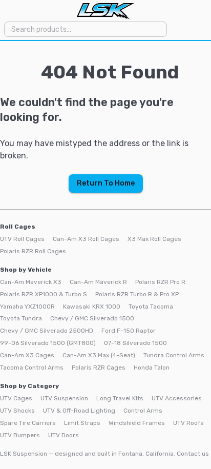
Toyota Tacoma (151, 306)
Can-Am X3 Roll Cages (86, 238)
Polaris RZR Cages (98, 367)
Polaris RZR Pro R (160, 282)
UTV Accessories (177, 398)
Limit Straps (82, 422)
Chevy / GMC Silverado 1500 (92, 318)
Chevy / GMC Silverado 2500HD (46, 330)
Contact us (193, 453)
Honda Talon (152, 367)
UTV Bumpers (20, 435)
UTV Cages (16, 398)
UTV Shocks (17, 410)
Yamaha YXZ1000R (27, 306)
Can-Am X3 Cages (27, 355)
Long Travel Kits (119, 398)
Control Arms (142, 410)
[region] (105, 255)
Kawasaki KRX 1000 (91, 306)
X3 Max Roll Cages (154, 238)
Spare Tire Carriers (28, 422)
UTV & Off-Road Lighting (79, 410)
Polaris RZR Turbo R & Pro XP (137, 294)
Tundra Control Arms (173, 355)
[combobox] (84, 29)
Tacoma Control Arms (32, 367)
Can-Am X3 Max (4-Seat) (98, 355)
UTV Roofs (188, 422)
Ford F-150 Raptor (128, 330)
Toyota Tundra (21, 318)
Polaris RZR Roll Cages (33, 251)
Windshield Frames (137, 422)
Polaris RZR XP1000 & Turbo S (43, 294)
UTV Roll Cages (22, 238)
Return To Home (106, 183)
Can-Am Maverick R (98, 282)
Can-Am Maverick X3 (30, 282)
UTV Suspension (64, 398)
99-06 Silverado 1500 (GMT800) (48, 342)
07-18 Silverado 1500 (135, 342)
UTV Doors (63, 435)
